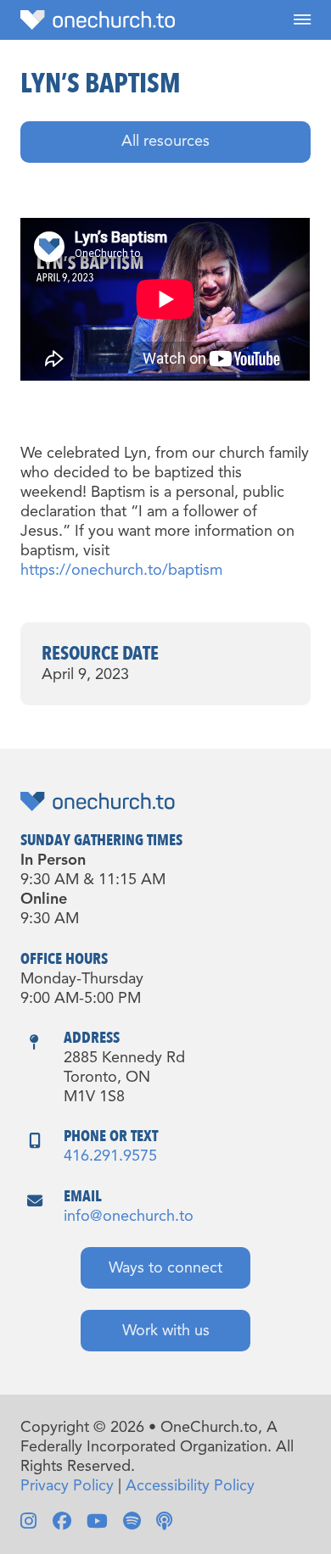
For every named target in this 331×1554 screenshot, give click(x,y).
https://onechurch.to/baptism (121, 570)
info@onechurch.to (129, 1216)
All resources (165, 141)
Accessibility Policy (190, 1486)
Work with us (166, 1331)
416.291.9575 (110, 1156)
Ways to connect (165, 1268)
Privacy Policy (67, 1486)
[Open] (302, 19)
